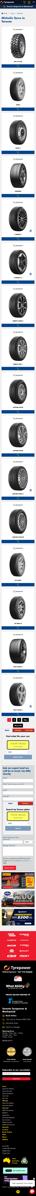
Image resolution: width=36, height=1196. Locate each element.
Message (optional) (9, 846)
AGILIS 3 (18, 148)
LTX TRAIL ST (18, 623)
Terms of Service (24, 861)
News (4, 1137)
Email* (5, 790)
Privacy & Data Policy (13, 1187)
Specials (5, 1127)
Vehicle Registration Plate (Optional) (11, 838)
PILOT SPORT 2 (18, 667)
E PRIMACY (18, 234)
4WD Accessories (8, 1110)
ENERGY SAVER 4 (18, 321)
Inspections (5, 1115)
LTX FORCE (18, 580)
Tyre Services (6, 1120)
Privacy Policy (12, 861)
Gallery (5, 1139)
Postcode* (6, 796)
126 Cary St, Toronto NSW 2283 (18, 1019)
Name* (5, 778)
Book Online (7, 1132)
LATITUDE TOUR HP (18, 537)
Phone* (13, 784)
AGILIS (18, 105)
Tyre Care (5, 1096)
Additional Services (8, 1125)
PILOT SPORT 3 (18, 710)
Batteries (5, 1113)
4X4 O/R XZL (18, 61)
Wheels (5, 1101)
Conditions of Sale (24, 1187)
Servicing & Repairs (8, 1117)
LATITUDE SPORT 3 (18, 494)
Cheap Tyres (6, 1153)
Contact (5, 1130)
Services (5, 1108)
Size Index (5, 1146)
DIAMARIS (18, 191)
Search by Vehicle (8, 1089)
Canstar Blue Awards (8, 1148)
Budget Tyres (6, 1151)
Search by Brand (7, 1093)
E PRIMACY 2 (18, 278)
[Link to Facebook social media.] (18, 1191)
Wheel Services (7, 1122)
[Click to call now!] (24, 2)
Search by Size (7, 1091)
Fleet (4, 1135)
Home (5, 13)
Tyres (4, 1086)
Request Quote (9, 868)
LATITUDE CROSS (18, 407)
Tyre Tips (5, 1098)
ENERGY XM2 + (18, 364)
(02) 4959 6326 (12, 1023)
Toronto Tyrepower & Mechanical (19, 6)
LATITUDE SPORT (18, 450)
